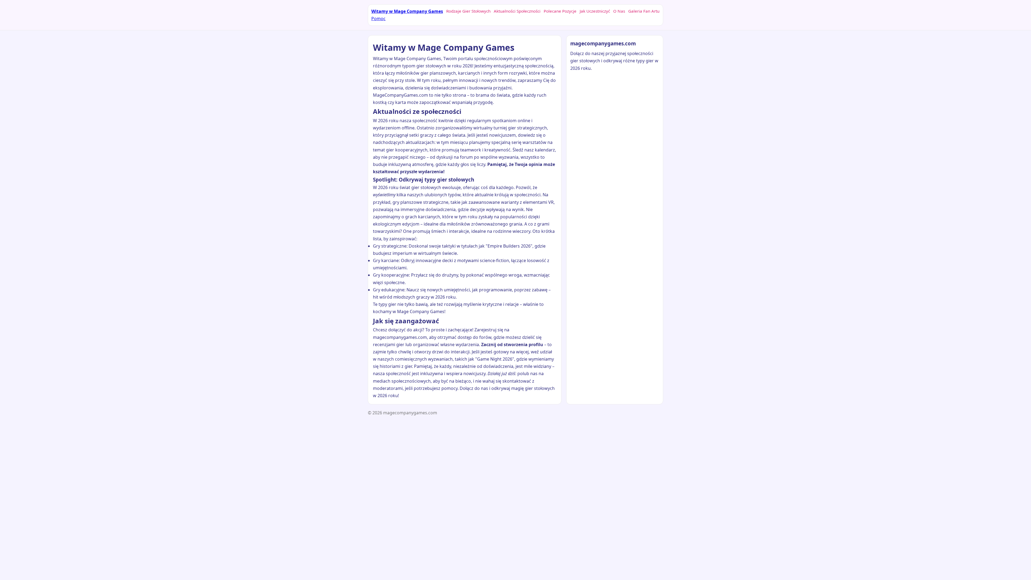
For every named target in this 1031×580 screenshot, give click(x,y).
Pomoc (378, 18)
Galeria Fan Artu (643, 11)
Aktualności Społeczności (517, 11)
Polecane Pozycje (560, 11)
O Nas (619, 11)
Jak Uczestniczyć (595, 11)
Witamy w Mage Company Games (407, 11)
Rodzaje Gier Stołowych (468, 11)
